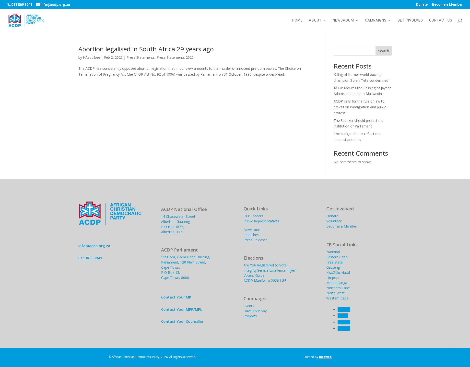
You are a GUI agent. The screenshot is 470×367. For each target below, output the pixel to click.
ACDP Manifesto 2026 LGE (265, 280)
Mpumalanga (336, 282)
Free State (334, 262)
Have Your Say (255, 311)
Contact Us (440, 20)
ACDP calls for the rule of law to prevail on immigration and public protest (360, 107)
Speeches (251, 234)
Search (383, 50)
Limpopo (333, 277)
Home (297, 20)
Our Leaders (253, 216)
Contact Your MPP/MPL (181, 309)
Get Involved (410, 20)
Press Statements (141, 57)
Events (249, 305)
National (333, 252)
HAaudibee (91, 57)
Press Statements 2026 (175, 57)
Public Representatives (261, 221)
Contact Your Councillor (182, 321)
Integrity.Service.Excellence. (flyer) (270, 270)
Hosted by (318, 357)
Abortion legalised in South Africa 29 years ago (146, 49)
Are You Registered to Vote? (266, 265)
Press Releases (256, 240)
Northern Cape (338, 288)
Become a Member (447, 4)
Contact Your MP (176, 297)
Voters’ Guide (254, 275)
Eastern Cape (336, 257)
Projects (250, 316)
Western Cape (337, 298)
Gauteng (333, 267)
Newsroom (343, 20)
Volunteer (333, 221)
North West (335, 293)
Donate (422, 4)
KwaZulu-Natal (338, 272)
